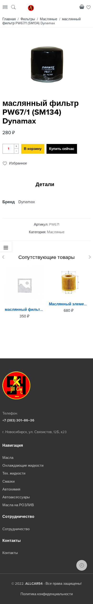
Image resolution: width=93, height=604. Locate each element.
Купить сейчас (61, 149)
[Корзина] (81, 8)
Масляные (48, 19)
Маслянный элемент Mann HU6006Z (68, 304)
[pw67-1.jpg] (46, 90)
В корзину (32, 149)
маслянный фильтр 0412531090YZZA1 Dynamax (24, 309)
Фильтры (28, 19)
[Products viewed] (81, 565)
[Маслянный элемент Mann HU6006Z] (68, 282)
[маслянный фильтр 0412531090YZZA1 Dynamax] (24, 285)
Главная (9, 19)
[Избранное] (89, 8)
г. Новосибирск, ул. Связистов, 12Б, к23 (34, 432)
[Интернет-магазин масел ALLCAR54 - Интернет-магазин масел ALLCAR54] (31, 7)
